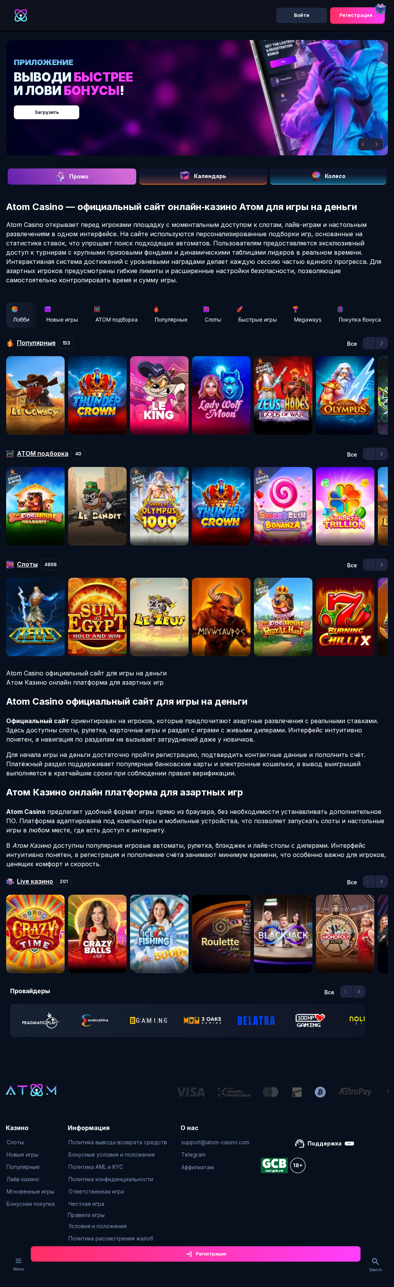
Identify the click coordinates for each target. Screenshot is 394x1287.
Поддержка (324, 1143)
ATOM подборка (116, 319)
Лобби (21, 319)
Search (375, 1269)
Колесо (335, 176)
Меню (18, 1269)
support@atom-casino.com (215, 1142)
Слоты (213, 319)
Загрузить (47, 112)
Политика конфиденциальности (110, 1179)
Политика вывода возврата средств (117, 1142)
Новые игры (62, 319)
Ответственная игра (96, 1191)
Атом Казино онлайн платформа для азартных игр (85, 682)
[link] (40, 1020)
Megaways (307, 319)
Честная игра (86, 1203)
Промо (78, 176)
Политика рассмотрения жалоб (111, 1238)
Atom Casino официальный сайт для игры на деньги (86, 673)
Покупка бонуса (360, 319)
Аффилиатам (197, 1167)
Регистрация (355, 15)
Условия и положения (97, 1226)
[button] (364, 144)
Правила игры (86, 1215)
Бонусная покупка (31, 1203)
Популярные (171, 319)
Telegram (193, 1154)
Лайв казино (23, 1179)
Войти (301, 15)
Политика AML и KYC (95, 1167)
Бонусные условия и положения (111, 1154)
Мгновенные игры (30, 1191)
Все (352, 344)
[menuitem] (30, 1142)
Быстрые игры (257, 319)
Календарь (210, 176)
